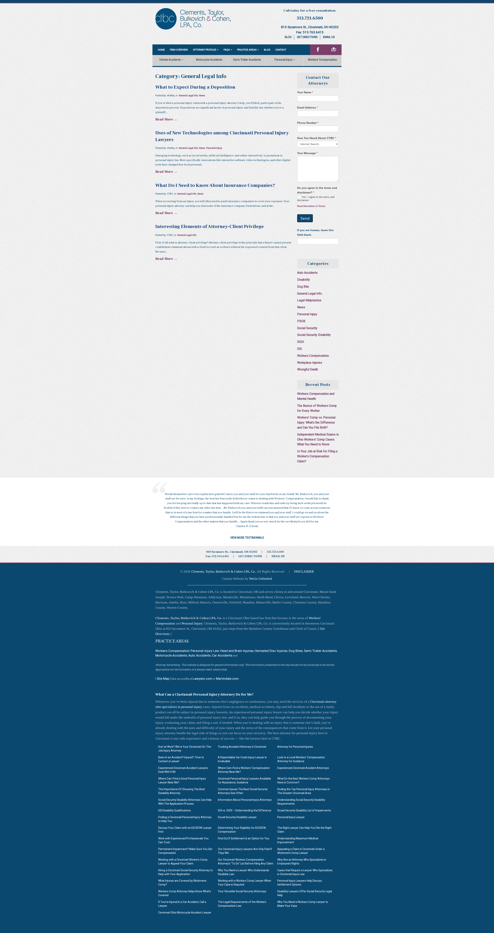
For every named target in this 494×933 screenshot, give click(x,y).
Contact (280, 49)
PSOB (301, 321)
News (202, 95)
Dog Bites (296, 651)
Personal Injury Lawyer (291, 817)
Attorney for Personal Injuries (295, 746)
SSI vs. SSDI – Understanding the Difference (244, 810)
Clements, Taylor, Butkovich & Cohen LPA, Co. (223, 571)
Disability (303, 279)
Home (161, 49)
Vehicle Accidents (170, 59)
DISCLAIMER (304, 571)
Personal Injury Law (205, 651)
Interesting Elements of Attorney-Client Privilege (209, 227)
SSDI (300, 342)
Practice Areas (247, 49)
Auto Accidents (307, 273)
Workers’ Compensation (322, 59)
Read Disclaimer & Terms (311, 206)
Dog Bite (303, 286)
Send (305, 218)
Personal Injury (284, 59)
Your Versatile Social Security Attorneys (242, 891)
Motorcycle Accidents (209, 59)
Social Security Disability (314, 335)
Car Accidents (222, 655)
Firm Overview (179, 49)
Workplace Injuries (309, 362)
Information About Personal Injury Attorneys (245, 799)
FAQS (227, 49)
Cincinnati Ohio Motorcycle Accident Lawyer (184, 912)
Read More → (166, 119)
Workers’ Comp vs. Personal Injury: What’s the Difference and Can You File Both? (316, 422)
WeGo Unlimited (260, 578)
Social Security (307, 328)
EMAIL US (278, 556)
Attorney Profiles (204, 49)
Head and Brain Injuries (237, 651)
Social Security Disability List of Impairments (304, 810)
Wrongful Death (307, 369)
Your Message (307, 153)
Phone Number (307, 122)
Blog (288, 37)
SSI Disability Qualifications (174, 810)
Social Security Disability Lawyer (237, 817)
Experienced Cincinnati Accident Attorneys (303, 767)
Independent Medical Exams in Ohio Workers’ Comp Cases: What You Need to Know (318, 439)
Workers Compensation (313, 356)
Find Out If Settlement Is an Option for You (243, 838)
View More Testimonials (247, 537)
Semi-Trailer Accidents (247, 59)
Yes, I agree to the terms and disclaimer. (315, 199)
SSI (299, 349)
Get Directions (307, 37)
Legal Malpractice (309, 300)
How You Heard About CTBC (316, 138)
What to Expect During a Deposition (195, 87)
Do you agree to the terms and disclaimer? (317, 190)
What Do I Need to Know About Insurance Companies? (215, 185)
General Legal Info (188, 95)
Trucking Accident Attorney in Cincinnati (242, 746)
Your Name (305, 92)
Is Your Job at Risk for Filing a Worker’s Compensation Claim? (317, 456)
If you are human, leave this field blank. (315, 232)
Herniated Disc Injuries (271, 651)
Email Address (307, 107)
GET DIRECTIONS (250, 556)
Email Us (329, 37)
